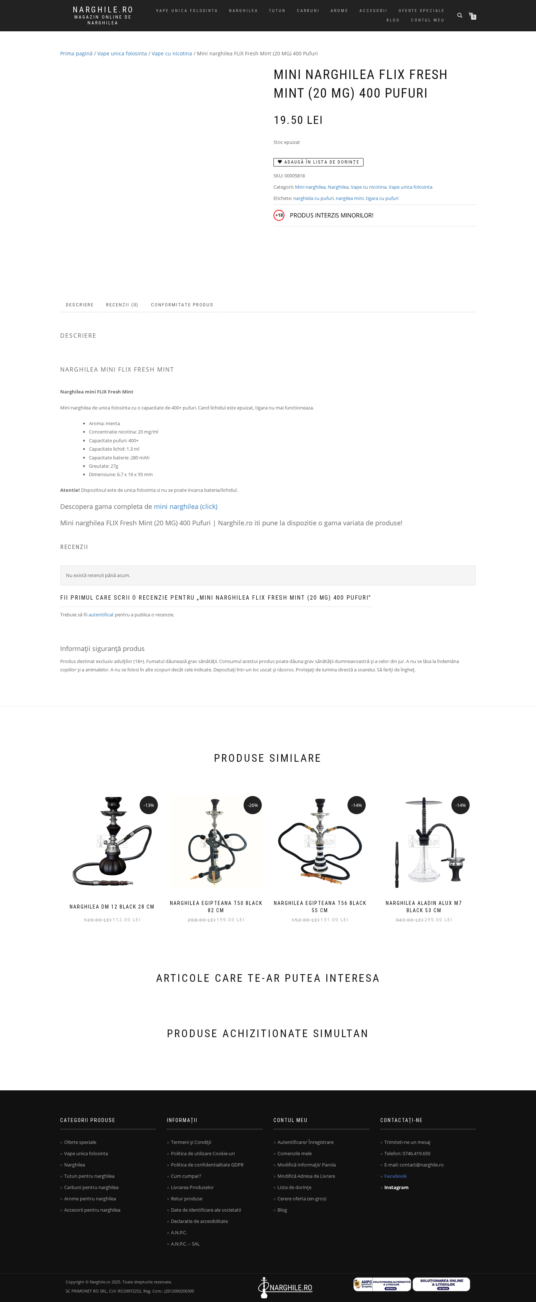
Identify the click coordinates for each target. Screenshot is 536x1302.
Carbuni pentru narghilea (91, 1187)
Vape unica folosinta (187, 10)
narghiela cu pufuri (313, 198)
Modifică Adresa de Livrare (306, 1176)
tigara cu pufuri (382, 198)
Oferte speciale (422, 10)
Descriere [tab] (80, 304)
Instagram (396, 1187)
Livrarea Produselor (192, 1187)
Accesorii (374, 10)
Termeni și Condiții (191, 1142)
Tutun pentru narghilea (89, 1176)
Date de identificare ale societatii (206, 1210)
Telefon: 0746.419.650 (407, 1153)
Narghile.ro (103, 9)
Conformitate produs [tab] (182, 304)
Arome (340, 10)
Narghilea (243, 10)
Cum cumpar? (186, 1176)
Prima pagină (76, 53)
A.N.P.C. (179, 1232)
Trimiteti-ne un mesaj (407, 1142)
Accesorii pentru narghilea (92, 1210)
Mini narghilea (310, 187)
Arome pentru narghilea (90, 1198)
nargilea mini (350, 198)
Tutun (277, 10)
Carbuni (308, 10)
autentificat (101, 614)
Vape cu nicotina (172, 53)
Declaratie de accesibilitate (199, 1221)
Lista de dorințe (294, 1187)
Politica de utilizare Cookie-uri (203, 1153)
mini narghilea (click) (185, 506)
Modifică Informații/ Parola (306, 1164)
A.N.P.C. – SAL (185, 1243)
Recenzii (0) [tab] (122, 304)
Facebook (395, 1176)
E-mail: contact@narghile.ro (414, 1164)
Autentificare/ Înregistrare (305, 1142)
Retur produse (186, 1198)
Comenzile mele (294, 1153)
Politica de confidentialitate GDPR (207, 1164)
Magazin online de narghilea (103, 20)
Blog (393, 20)
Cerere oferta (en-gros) (301, 1198)
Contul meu (428, 20)
